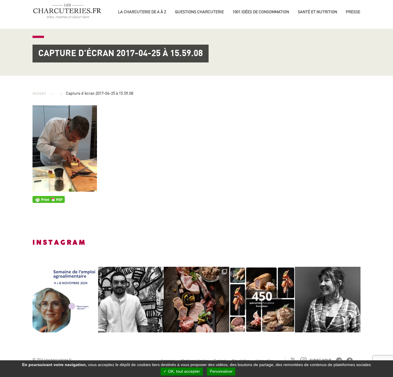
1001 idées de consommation (260, 11)
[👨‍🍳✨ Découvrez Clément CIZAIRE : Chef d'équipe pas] (131, 299)
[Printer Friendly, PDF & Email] (49, 199)
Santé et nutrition (317, 11)
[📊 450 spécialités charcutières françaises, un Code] (262, 299)
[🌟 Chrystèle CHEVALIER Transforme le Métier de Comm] (327, 299)
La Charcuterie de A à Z (142, 11)
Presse (353, 11)
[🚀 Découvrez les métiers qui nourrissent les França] (65, 299)
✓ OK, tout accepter (181, 371)
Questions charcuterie (199, 11)
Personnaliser (221, 371)
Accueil (39, 93)
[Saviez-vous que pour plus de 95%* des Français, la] (196, 299)
